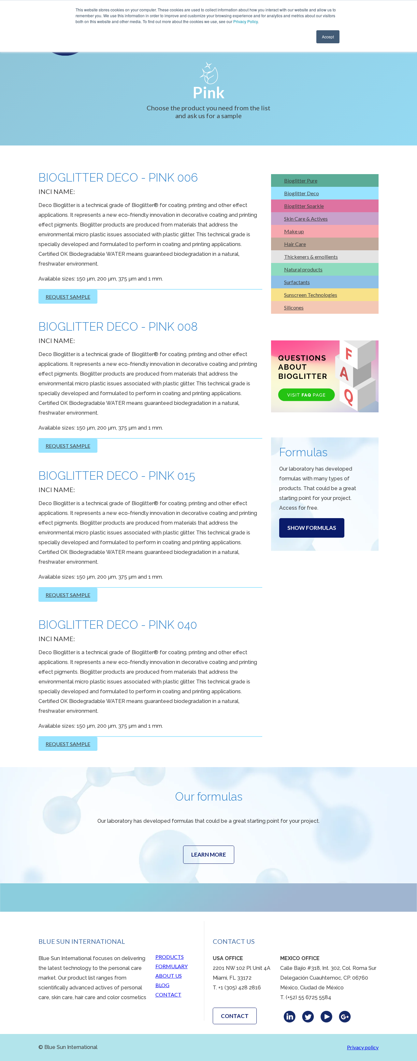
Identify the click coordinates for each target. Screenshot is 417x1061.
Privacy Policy (245, 21)
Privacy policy (363, 1047)
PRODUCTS (169, 957)
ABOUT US (168, 975)
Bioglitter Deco (301, 193)
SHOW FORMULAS (311, 527)
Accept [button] (328, 36)
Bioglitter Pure (300, 180)
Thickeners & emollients (311, 257)
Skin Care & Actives (306, 218)
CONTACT (168, 994)
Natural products (303, 269)
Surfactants (297, 282)
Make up (294, 231)
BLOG (162, 985)
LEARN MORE (208, 854)
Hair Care (295, 244)
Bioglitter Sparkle (304, 206)
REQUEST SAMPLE (68, 297)
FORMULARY (171, 966)
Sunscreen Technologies (310, 295)
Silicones (294, 307)
